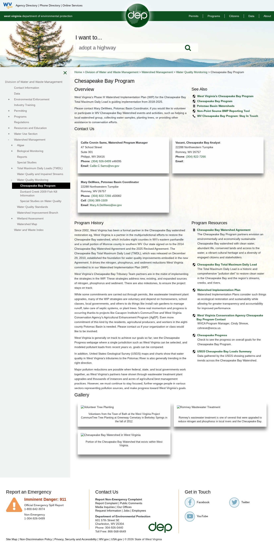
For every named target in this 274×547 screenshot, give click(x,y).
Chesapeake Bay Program (214, 101)
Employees (139, 510)
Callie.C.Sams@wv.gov (104, 165)
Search (188, 47)
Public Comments (131, 503)
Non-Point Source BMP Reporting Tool (223, 111)
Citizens (234, 16)
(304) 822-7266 (196, 156)
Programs (214, 16)
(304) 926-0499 (101, 161)
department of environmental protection (38, 16)
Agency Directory (26, 5)
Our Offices (124, 507)
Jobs (127, 510)
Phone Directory (50, 5)
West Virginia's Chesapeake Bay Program (225, 96)
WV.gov (104, 539)
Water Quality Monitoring (191, 72)
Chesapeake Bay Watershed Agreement (224, 229)
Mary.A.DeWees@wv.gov (106, 205)
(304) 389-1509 (98, 200)
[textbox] (137, 48)
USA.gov (116, 539)
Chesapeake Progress (212, 335)
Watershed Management (157, 72)
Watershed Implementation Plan (219, 290)
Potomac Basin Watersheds (215, 106)
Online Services (72, 5)
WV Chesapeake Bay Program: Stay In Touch (227, 116)
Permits (193, 16)
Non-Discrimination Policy (36, 539)
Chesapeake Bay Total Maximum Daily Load (227, 264)
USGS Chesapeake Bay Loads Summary (224, 351)
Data (251, 16)
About (267, 16)
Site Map (11, 539)
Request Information (108, 510)
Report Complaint (106, 503)
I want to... (88, 37)
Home (78, 72)
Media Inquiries (105, 507)
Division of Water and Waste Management (111, 72)
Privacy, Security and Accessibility (75, 539)
